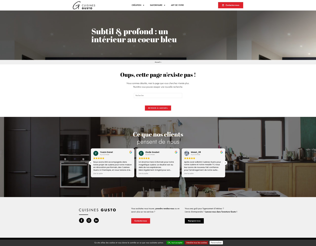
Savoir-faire (156, 5)
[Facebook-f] (81, 220)
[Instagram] (88, 220)
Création (136, 5)
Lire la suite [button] (98, 173)
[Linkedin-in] (96, 220)
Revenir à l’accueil (158, 108)
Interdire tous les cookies (196, 242)
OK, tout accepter (175, 242)
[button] (225, 163)
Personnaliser (216, 242)
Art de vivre (177, 5)
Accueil (157, 62)
